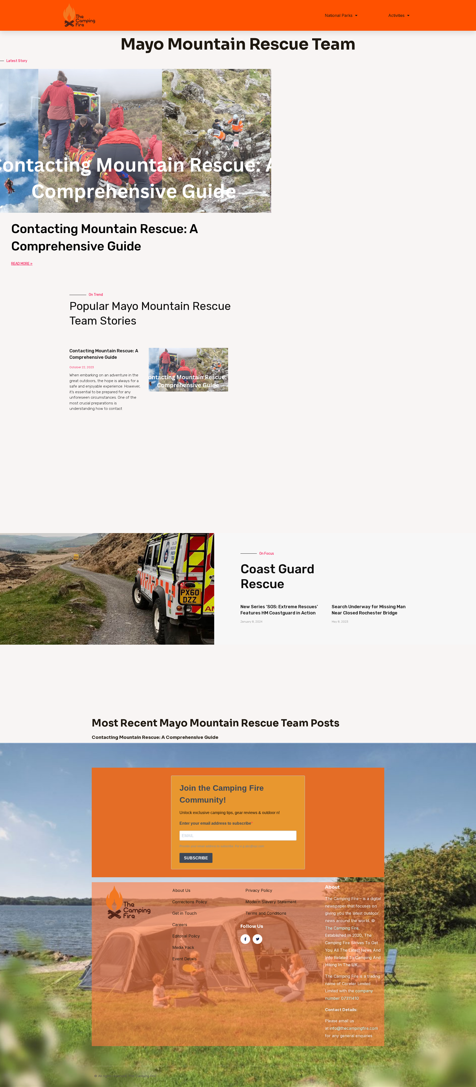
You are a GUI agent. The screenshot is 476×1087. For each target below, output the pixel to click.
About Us (181, 890)
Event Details (184, 958)
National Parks (339, 15)
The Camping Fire (341, 928)
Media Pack (183, 947)
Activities (396, 15)
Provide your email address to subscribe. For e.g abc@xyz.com (221, 846)
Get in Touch (184, 913)
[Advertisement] (218, 453)
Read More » (21, 264)
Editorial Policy (186, 936)
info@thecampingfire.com (354, 1028)
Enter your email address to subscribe (215, 823)
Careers (179, 924)
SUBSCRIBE (196, 858)
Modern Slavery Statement (270, 901)
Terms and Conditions (265, 913)
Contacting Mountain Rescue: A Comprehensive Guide (155, 737)
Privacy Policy (258, 890)
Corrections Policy (189, 901)
